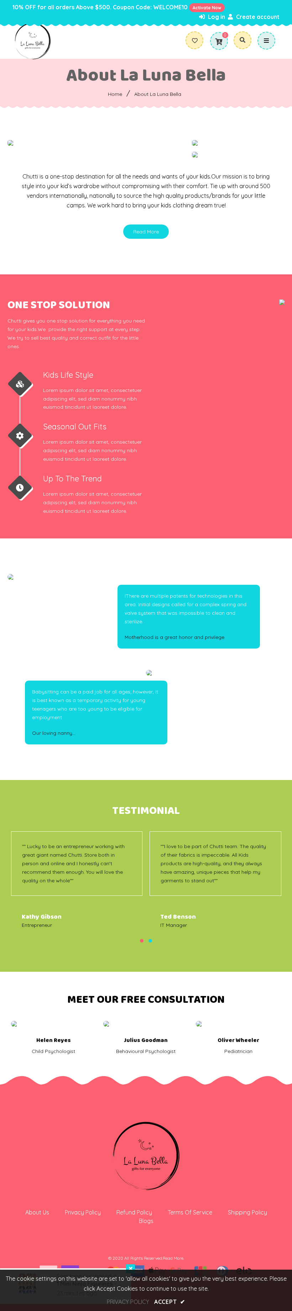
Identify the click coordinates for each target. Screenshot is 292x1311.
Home (115, 94)
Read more (146, 231)
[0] (219, 41)
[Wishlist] (197, 40)
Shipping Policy (247, 1212)
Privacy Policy (83, 1212)
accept (169, 1301)
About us (37, 1212)
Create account (257, 16)
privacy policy (128, 1301)
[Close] (130, 1268)
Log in (216, 16)
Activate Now (207, 7)
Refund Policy (134, 1212)
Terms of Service (190, 1212)
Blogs (146, 1220)
